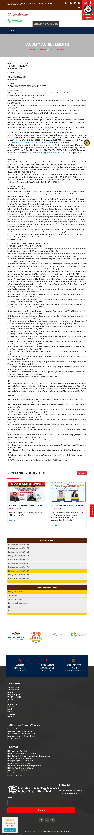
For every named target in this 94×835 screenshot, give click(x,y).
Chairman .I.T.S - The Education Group (19, 731)
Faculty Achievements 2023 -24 (18, 552)
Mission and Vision (13, 729)
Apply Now (93, 510)
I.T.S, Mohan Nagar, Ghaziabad (17, 751)
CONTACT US (17, 5)
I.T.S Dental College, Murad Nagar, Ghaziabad (21, 753)
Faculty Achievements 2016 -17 (18, 578)
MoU (9, 611)
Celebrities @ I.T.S (13, 704)
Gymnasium (11, 714)
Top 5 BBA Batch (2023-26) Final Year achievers (29, 505)
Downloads (44, 3)
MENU (12, 30)
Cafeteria (10, 711)
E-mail (10, 797)
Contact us (11, 716)
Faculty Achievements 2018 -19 (18, 571)
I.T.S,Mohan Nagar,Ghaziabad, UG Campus (20, 768)
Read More (13, 526)
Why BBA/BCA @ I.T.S (14, 697)
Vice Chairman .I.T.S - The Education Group (21, 734)
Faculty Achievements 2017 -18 (18, 575)
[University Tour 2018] (27, 491)
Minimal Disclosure (13, 773)
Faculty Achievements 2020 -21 (18, 563)
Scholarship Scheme (15, 599)
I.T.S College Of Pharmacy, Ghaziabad (19, 758)
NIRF (9, 607)
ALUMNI (36, 3)
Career (9, 5)
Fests (9, 702)
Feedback (30, 3)
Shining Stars (12, 595)
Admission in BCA (13, 690)
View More (81, 473)
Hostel (9, 709)
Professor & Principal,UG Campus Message (21, 736)
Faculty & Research (13, 738)
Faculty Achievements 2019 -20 (18, 567)
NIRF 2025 (18, 3)
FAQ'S (51, 3)
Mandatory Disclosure (14, 775)
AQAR (23, 3)
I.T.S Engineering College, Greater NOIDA (20, 761)
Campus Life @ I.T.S (13, 695)
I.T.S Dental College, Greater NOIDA (18, 763)
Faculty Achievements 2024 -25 (18, 548)
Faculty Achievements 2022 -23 (18, 556)
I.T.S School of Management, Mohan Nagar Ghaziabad (24, 766)
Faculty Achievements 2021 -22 (18, 559)
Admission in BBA (13, 687)
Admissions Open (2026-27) (46, 24)
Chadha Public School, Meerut (17, 770)
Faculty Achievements (15, 592)
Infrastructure (11, 707)
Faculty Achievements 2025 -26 (18, 544)
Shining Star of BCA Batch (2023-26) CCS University (72, 505)
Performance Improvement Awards (19, 603)
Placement (10, 692)
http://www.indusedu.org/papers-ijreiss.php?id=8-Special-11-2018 (50, 153)
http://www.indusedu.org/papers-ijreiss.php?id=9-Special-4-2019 (30, 142)
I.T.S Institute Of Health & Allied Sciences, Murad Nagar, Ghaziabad (28, 756)
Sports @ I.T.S (11, 699)
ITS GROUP (10, 3)
